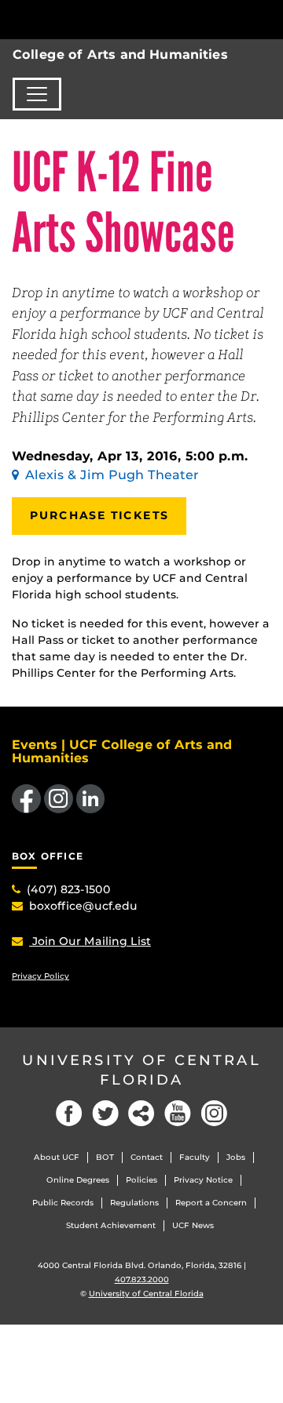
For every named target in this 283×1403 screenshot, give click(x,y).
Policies (141, 1180)
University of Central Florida (141, 1070)
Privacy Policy (40, 976)
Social (141, 1113)
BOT (105, 1157)
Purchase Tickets (99, 515)
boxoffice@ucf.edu (83, 906)
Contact (146, 1157)
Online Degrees (77, 1180)
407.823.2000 (142, 1279)
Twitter (105, 1113)
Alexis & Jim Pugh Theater (112, 474)
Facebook (69, 1113)
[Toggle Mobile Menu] (267, 18)
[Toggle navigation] (37, 94)
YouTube (177, 1113)
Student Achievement (111, 1225)
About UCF (56, 1157)
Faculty (194, 1157)
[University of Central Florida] (119, 19)
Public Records (63, 1203)
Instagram (213, 1113)
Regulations (134, 1203)
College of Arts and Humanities (120, 54)
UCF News (193, 1225)
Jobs (235, 1157)
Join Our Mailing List (90, 941)
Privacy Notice (203, 1180)
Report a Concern (211, 1203)
